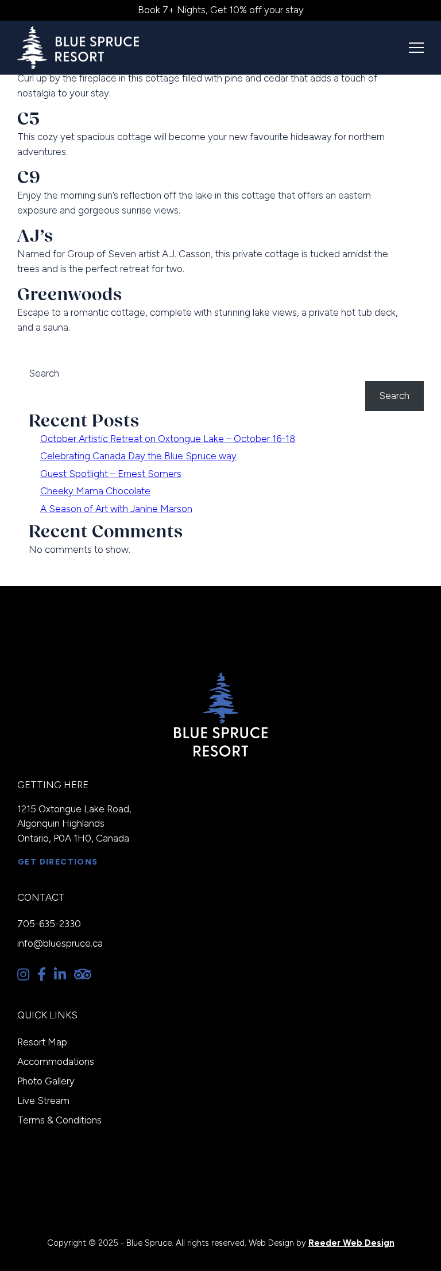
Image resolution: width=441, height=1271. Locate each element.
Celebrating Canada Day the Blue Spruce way (138, 456)
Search (44, 373)
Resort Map (42, 1042)
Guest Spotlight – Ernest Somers (110, 473)
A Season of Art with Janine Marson (116, 508)
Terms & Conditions (59, 1120)
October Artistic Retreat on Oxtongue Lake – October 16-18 (167, 438)
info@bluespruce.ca (60, 943)
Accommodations (55, 1061)
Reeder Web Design (351, 1243)
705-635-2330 (49, 923)
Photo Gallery (46, 1081)
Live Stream (43, 1100)
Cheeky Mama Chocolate (95, 491)
